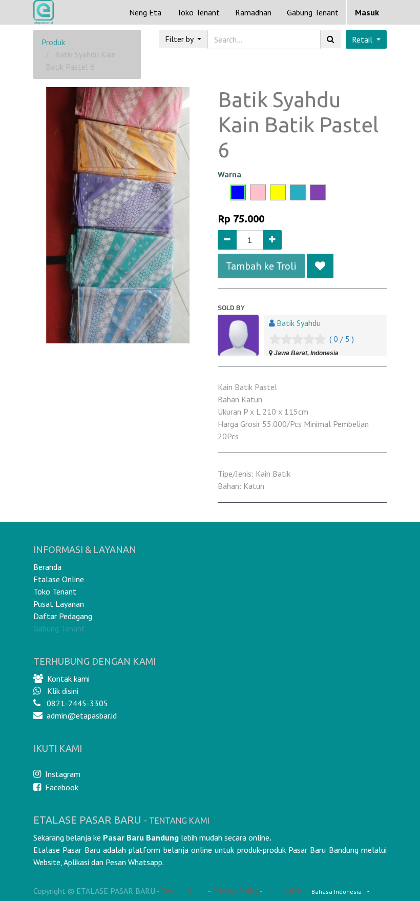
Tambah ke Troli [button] (261, 266)
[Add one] (272, 240)
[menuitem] (145, 12)
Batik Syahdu (299, 323)
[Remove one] (227, 240)
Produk (53, 42)
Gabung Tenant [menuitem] (313, 12)
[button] (320, 266)
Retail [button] (363, 39)
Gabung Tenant (59, 628)
